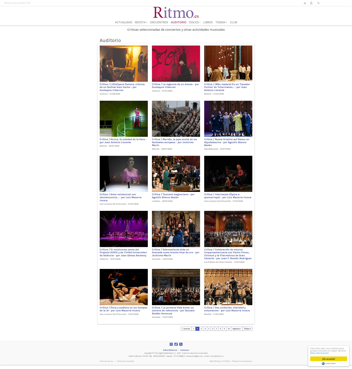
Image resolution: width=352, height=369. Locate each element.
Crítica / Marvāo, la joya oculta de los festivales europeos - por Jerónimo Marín (174, 142)
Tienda (221, 22)
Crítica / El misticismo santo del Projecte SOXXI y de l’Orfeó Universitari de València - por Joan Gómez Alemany (123, 252)
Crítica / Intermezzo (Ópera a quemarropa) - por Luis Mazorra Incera (227, 196)
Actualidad (123, 22)
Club (233, 22)
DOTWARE (225, 361)
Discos (195, 22)
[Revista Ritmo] (176, 12)
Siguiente (236, 329)
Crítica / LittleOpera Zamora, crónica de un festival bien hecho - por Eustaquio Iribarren (122, 87)
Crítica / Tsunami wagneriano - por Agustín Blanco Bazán (173, 196)
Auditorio (178, 22)
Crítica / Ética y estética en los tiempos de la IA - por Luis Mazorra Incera (123, 309)
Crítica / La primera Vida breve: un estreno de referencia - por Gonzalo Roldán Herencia (173, 310)
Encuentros (159, 22)
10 (229, 329)
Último (246, 329)
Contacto (184, 350)
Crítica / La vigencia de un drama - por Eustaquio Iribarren (175, 86)
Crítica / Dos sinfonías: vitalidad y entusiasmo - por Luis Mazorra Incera (227, 309)
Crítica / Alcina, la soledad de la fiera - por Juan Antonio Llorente (123, 141)
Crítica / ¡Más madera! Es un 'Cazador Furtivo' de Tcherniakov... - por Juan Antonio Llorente (227, 87)
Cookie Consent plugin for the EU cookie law (329, 363)
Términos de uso (106, 361)
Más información (319, 353)
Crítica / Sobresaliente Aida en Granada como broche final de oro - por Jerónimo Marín (175, 252)
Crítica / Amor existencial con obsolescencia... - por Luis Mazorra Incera (120, 197)
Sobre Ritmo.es (170, 350)
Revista (141, 22)
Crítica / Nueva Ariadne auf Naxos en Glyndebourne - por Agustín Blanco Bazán (226, 142)
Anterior (187, 329)
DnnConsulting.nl (245, 361)
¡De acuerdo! (328, 358)
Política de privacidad (125, 361)
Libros (208, 22)
